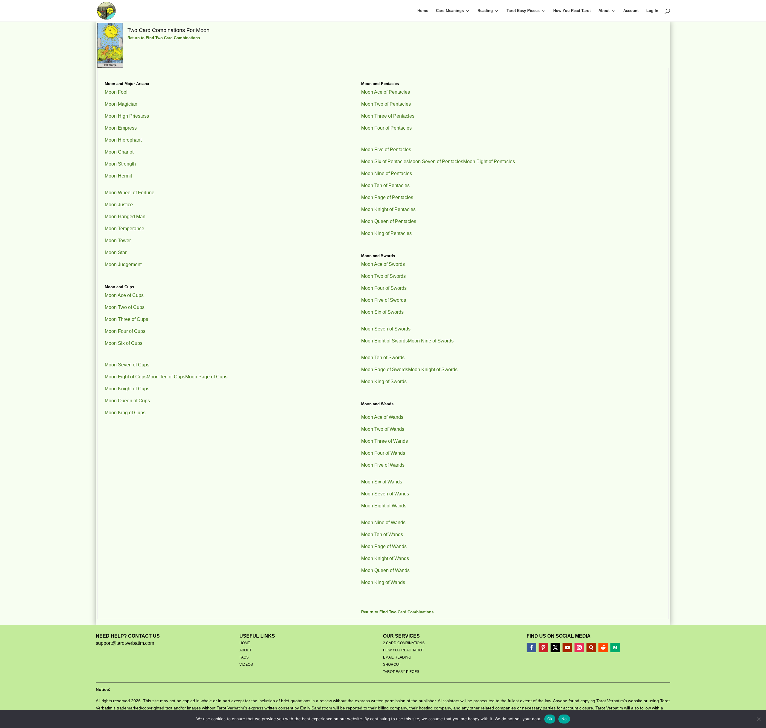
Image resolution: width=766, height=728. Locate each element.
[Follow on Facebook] (531, 647)
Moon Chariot (119, 151)
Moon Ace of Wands (382, 417)
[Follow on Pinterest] (543, 647)
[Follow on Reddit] (603, 647)
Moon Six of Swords (382, 312)
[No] (759, 719)
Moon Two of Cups (125, 307)
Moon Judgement (123, 264)
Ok (550, 718)
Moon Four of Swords (384, 288)
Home (422, 11)
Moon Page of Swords (384, 369)
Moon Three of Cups (126, 319)
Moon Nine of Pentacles (386, 173)
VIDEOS (246, 664)
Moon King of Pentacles (386, 233)
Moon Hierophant (123, 139)
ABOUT (245, 650)
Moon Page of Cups (206, 376)
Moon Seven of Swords (386, 328)
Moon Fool (116, 92)
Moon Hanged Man (125, 216)
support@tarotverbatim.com (125, 643)
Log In (652, 11)
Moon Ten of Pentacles (385, 185)
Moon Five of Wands (383, 465)
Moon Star (116, 252)
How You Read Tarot (572, 11)
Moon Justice (119, 204)
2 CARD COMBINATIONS (404, 643)
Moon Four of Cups (125, 331)
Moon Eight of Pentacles (489, 161)
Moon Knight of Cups (127, 388)
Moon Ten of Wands (382, 534)
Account (631, 11)
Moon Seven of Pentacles (436, 161)
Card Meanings (450, 11)
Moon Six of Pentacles (385, 161)
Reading (485, 11)
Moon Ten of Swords (383, 357)
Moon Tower (118, 240)
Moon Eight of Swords (384, 340)
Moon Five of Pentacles (386, 149)
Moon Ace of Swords (383, 264)
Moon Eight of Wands (383, 505)
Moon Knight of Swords (433, 369)
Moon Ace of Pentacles (385, 92)
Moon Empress (121, 128)
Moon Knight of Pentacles (388, 209)
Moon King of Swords (384, 381)
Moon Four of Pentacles (386, 128)
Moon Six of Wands (381, 481)
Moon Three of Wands (384, 441)
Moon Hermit (118, 175)
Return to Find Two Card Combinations (163, 38)
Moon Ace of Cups (124, 295)
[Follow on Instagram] (579, 647)
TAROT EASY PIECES (401, 672)
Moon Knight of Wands (385, 558)
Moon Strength (120, 163)
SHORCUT (392, 664)
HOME (244, 643)
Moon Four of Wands (383, 453)
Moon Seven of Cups (127, 364)
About (604, 11)
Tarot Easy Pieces (523, 11)
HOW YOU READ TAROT (403, 650)
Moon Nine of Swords (431, 340)
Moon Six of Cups (123, 343)
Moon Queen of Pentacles (388, 221)
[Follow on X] (555, 647)
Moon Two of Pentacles (386, 104)
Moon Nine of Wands (383, 522)
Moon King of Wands (383, 582)
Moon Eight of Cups (126, 376)
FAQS (244, 657)
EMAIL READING (397, 657)
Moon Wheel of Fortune (129, 192)
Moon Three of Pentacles (387, 116)
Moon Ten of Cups (166, 376)
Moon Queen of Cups (127, 400)
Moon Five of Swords (383, 300)
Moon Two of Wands (382, 429)
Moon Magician (121, 104)
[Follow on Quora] (591, 647)
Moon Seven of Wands (385, 493)
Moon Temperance (124, 228)
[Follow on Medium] (615, 647)
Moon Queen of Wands (385, 570)
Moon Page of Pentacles (387, 197)
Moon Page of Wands (384, 546)
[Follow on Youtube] (567, 647)
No (564, 718)
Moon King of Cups (125, 412)
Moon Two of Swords (383, 276)
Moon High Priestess (127, 116)
